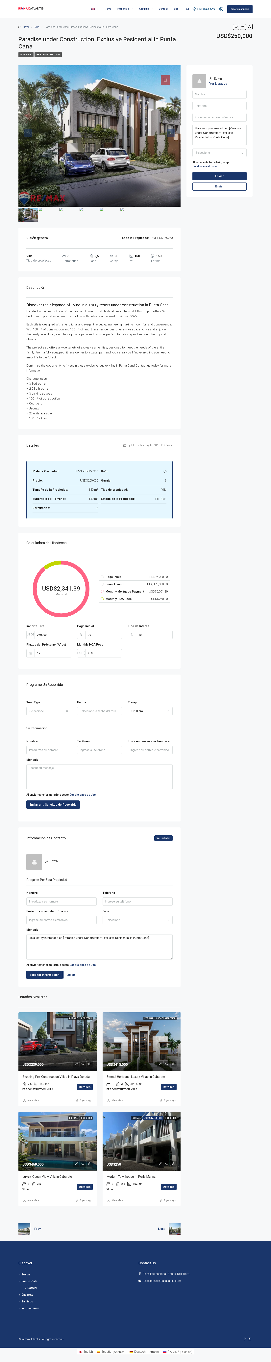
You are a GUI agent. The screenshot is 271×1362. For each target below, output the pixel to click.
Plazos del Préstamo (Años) (46, 644)
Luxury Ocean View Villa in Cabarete (47, 1177)
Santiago (27, 1301)
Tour (186, 9)
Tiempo (133, 702)
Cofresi (32, 1288)
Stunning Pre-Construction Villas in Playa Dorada (56, 1077)
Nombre (32, 741)
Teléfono (83, 741)
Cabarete (27, 1294)
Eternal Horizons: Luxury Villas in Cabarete (136, 1077)
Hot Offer (86, 1018)
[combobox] (48, 711)
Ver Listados (163, 838)
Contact (163, 9)
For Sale (26, 54)
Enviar (71, 975)
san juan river (30, 1308)
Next (161, 1229)
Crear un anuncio (240, 9)
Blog (176, 9)
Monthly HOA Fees (90, 644)
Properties (123, 9)
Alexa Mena (33, 1100)
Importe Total (35, 626)
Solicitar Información (45, 975)
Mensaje (32, 760)
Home (108, 9)
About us (144, 9)
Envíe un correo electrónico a (149, 741)
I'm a (106, 911)
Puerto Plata (29, 1281)
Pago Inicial (85, 626)
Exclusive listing (153, 1118)
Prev (37, 1229)
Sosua (25, 1274)
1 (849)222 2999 (205, 9)
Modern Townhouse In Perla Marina (131, 1177)
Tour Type (33, 702)
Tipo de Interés (138, 626)
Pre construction (48, 54)
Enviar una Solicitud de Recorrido (53, 804)
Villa (37, 26)
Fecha (81, 702)
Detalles (84, 1087)
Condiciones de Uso (82, 794)
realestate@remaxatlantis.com (162, 1280)
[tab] (165, 80)
